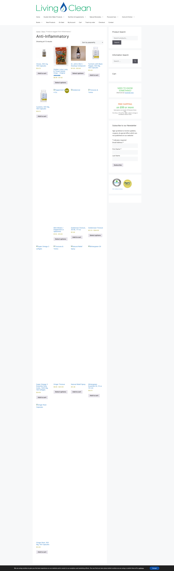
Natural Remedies (95, 17)
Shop (43, 31)
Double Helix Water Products (53, 17)
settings (141, 568)
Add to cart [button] (42, 73)
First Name (116, 149)
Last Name (116, 156)
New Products (50, 22)
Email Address (118, 142)
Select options (60, 82)
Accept (154, 568)
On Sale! (61, 22)
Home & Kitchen (127, 17)
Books (38, 22)
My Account (71, 22)
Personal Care (111, 17)
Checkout (102, 22)
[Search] (135, 61)
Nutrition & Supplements (76, 17)
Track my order (90, 22)
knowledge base (129, 93)
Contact (110, 22)
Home (38, 17)
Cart (80, 22)
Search (116, 42)
